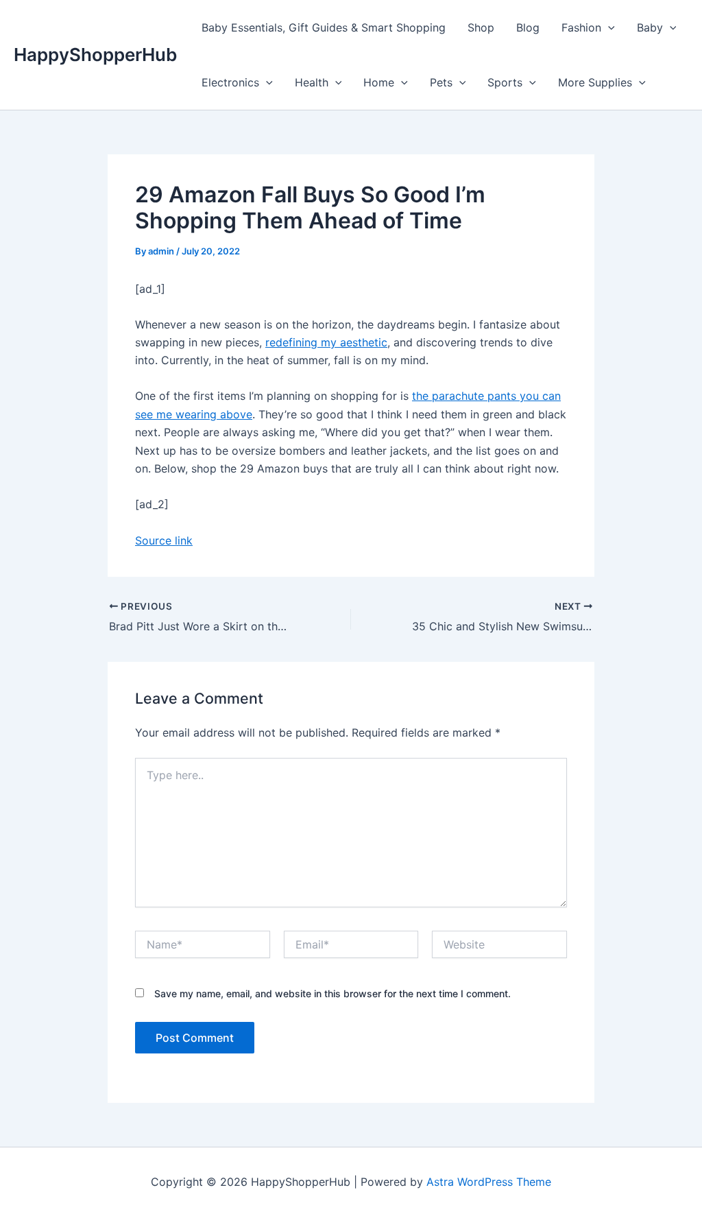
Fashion (581, 27)
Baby (650, 27)
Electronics (230, 82)
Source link (164, 540)
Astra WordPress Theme (488, 1182)
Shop (481, 27)
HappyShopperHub (95, 54)
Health (311, 82)
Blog (528, 27)
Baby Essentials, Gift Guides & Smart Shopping (324, 27)
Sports (504, 82)
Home (378, 82)
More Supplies (595, 82)
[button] (608, 27)
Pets (441, 82)
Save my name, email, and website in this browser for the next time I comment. (332, 993)
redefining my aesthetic (326, 342)
